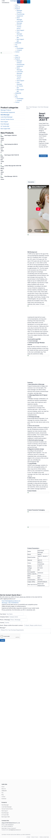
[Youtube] (22, 1)
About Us (17, 7)
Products (17, 8)
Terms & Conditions (44, 837)
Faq (16, 44)
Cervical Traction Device (19, 26)
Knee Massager (5, 124)
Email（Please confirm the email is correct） (12, 625)
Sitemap (28, 837)
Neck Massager (5, 114)
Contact (17, 52)
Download (4, 798)
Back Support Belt (5, 128)
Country (2, 622)
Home (16, 5)
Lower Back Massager (6, 117)
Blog (16, 46)
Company (19, 50)
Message (3, 627)
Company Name (4, 617)
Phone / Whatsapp (5, 619)
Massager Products (6, 110)
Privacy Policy (34, 837)
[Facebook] (18, 1)
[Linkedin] (28, 1)
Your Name (3, 614)
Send (2, 640)
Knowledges (20, 48)
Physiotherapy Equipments (8, 112)
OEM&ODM (18, 43)
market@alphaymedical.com (14, 829)
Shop (27, 107)
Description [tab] (31, 182)
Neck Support (20, 30)
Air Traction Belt (5, 126)
